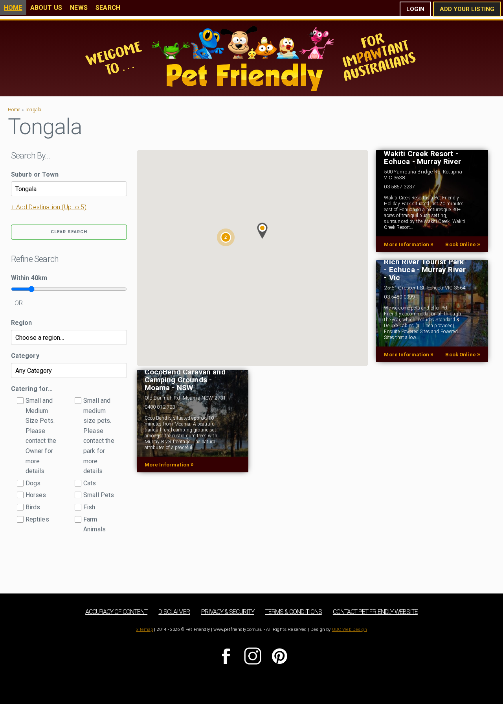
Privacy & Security (227, 612)
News (79, 7)
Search (107, 7)
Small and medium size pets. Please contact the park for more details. (98, 436)
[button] (262, 231)
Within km (29, 278)
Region (21, 322)
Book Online (462, 244)
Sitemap (144, 629)
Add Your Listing (467, 9)
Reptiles (37, 519)
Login (415, 9)
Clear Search (69, 231)
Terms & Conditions (293, 612)
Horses (36, 495)
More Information (408, 244)
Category (25, 355)
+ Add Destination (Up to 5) (48, 207)
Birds (33, 507)
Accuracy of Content (116, 612)
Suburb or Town (35, 174)
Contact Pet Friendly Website (375, 612)
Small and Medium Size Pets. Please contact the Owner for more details (41, 436)
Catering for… (32, 389)
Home (13, 7)
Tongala (33, 109)
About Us (46, 7)
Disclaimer (174, 612)
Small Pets (98, 495)
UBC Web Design (349, 629)
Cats (89, 483)
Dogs (33, 483)
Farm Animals (94, 524)
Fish (89, 507)
